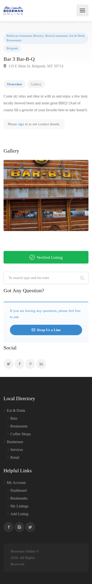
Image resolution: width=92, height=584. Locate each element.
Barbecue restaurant (19, 35)
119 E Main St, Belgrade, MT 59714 (35, 66)
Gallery (36, 84)
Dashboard (18, 490)
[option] (46, 195)
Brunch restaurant (56, 35)
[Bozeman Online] (13, 10)
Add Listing (19, 514)
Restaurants (14, 40)
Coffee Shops (20, 434)
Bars (13, 418)
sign (21, 124)
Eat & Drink (77, 35)
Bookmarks (19, 498)
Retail (14, 457)
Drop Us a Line (48, 330)
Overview (14, 84)
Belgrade (12, 48)
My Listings (19, 506)
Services (16, 450)
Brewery (38, 35)
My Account (16, 483)
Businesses (15, 442)
